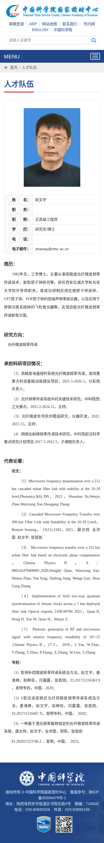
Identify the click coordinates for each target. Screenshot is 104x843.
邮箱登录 (16, 24)
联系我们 (69, 24)
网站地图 (49, 24)
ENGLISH (40, 30)
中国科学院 (63, 30)
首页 (14, 67)
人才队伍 (29, 67)
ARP (33, 24)
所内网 (89, 24)
